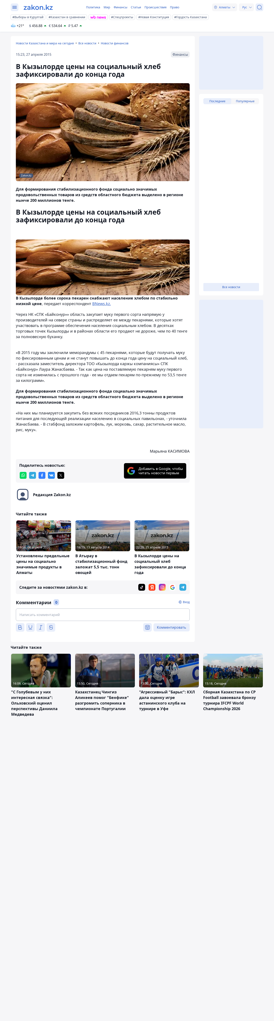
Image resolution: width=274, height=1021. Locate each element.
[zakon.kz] (38, 7)
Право (174, 7)
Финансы (120, 7)
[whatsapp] (23, 475)
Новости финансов (114, 43)
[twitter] (61, 475)
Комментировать (171, 627)
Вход (186, 602)
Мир (107, 7)
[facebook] (42, 475)
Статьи (136, 7)
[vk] (51, 475)
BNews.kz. (101, 303)
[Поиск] (259, 7)
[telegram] (32, 475)
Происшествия (155, 7)
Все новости (87, 43)
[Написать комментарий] (103, 614)
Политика (93, 7)
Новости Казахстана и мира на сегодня (45, 43)
